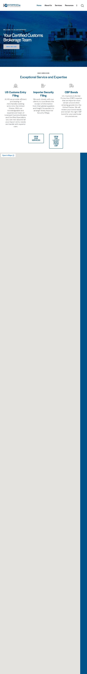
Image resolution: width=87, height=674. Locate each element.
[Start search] (82, 5)
